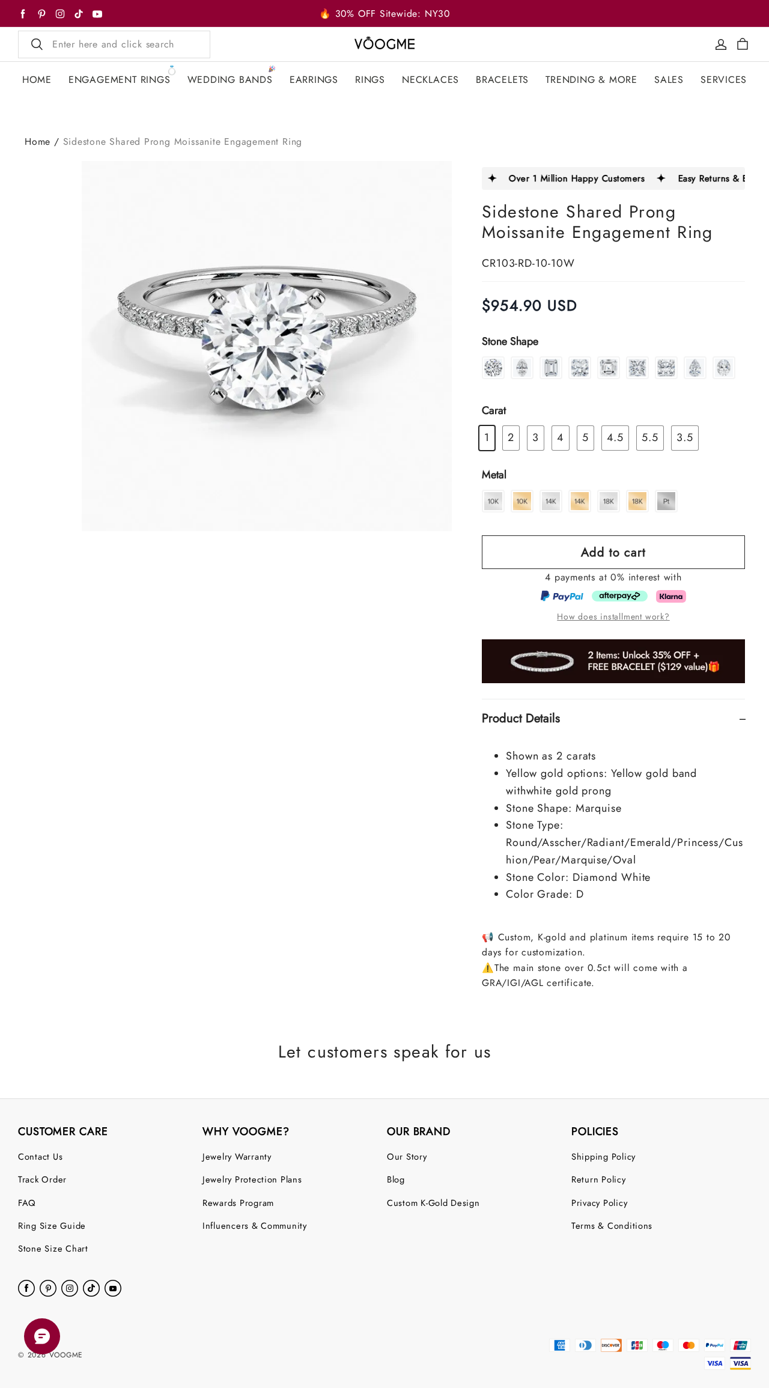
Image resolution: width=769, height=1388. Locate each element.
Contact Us (40, 1156)
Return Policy (598, 1179)
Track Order (42, 1179)
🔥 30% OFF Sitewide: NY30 (384, 13)
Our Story (407, 1156)
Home (37, 141)
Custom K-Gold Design (433, 1202)
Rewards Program (238, 1202)
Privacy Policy (599, 1202)
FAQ (27, 1202)
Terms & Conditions (611, 1225)
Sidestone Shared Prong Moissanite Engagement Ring (183, 141)
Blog (396, 1179)
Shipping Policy (603, 1156)
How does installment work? (613, 616)
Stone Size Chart (53, 1248)
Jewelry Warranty (237, 1156)
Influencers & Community (254, 1225)
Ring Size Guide (52, 1225)
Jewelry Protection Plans (252, 1179)
